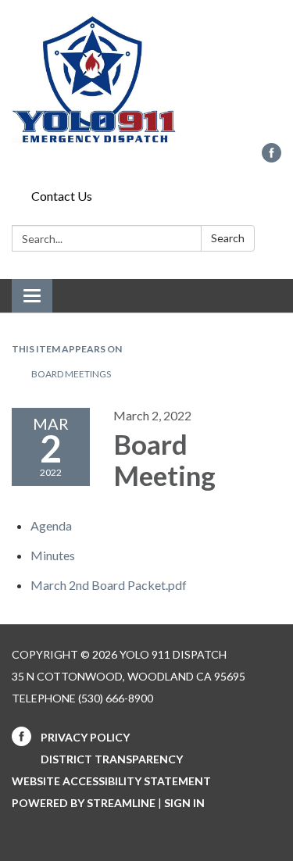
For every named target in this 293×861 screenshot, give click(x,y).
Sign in (184, 802)
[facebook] (271, 157)
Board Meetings (71, 374)
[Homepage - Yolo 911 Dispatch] (146, 79)
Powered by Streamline (83, 802)
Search (228, 238)
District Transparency (112, 759)
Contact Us (61, 195)
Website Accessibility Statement (111, 781)
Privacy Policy (85, 737)
